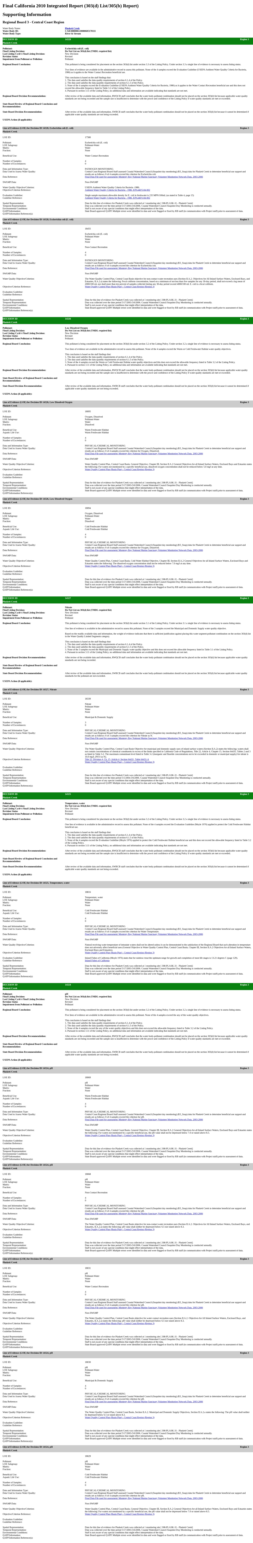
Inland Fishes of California (97, 960)
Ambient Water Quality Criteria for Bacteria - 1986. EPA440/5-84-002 (117, 190)
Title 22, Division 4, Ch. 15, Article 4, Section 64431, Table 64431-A (117, 759)
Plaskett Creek (72, 28)
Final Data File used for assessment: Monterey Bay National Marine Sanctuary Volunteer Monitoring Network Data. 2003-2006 (144, 177)
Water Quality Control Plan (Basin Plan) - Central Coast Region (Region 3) (119, 286)
